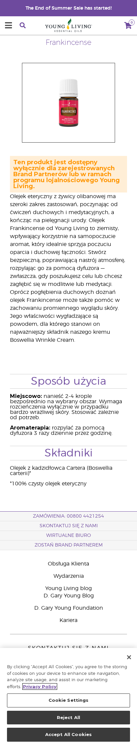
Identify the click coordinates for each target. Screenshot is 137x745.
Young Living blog (68, 588)
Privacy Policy (40, 686)
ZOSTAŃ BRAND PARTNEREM (69, 545)
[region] (68, 696)
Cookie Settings (69, 700)
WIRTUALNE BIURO (68, 535)
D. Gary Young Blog (69, 595)
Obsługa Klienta (68, 563)
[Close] (129, 657)
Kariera (68, 620)
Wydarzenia (69, 576)
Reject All (68, 717)
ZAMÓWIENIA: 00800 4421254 (68, 516)
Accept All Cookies (68, 734)
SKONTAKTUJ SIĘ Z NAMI (69, 526)
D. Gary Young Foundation (68, 608)
